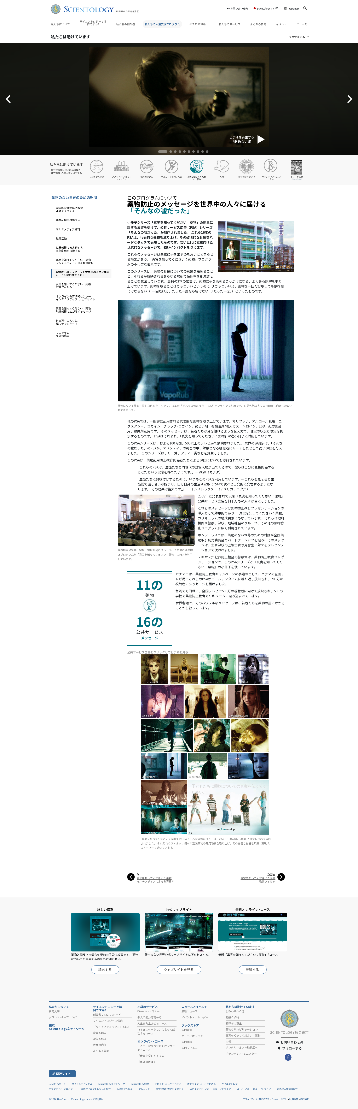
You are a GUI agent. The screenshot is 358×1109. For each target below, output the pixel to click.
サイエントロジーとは (107, 1008)
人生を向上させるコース (152, 1023)
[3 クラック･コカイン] (219, 669)
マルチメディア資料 (68, 229)
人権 (228, 1041)
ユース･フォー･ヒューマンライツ (254, 1088)
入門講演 (186, 1042)
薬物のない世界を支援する (169, 1088)
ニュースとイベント (194, 1006)
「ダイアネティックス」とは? (111, 1027)
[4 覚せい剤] (254, 669)
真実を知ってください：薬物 (243, 1035)
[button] (162, 151)
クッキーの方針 (280, 1099)
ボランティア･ (241, 1054)
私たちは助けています (240, 1006)
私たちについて (60, 24)
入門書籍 (186, 1030)
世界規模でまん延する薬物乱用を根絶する (69, 249)
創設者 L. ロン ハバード (107, 1014)
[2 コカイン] (185, 669)
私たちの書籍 (198, 24)
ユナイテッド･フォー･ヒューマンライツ (210, 1088)
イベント (281, 24)
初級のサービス (147, 1006)
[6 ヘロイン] (206, 701)
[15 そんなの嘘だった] (164, 819)
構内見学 (54, 1011)
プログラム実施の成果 (62, 334)
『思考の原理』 (146, 1062)
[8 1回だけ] (167, 735)
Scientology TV (265, 8)
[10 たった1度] (250, 735)
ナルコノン (144, 1088)
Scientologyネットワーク (111, 1083)
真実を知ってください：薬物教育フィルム (258, 880)
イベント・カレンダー (194, 1017)
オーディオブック (192, 1036)
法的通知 (304, 1099)
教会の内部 (99, 1045)
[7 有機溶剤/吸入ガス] (249, 701)
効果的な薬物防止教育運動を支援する (69, 209)
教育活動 (61, 238)
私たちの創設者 (125, 24)
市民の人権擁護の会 (287, 1088)
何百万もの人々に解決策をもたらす (66, 322)
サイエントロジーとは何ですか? (93, 22)
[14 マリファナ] (164, 792)
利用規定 (293, 1099)
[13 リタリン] (248, 765)
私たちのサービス (229, 24)
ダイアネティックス (82, 1083)
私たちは (70, 36)
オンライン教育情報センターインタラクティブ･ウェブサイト (75, 297)
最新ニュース (189, 1011)
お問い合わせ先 (239, 8)
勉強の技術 (232, 1017)
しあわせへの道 (235, 1011)
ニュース (301, 24)
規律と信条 (99, 1039)
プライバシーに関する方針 (256, 1099)
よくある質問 (258, 24)
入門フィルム (189, 1048)
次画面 (271, 874)
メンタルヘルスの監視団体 (242, 1047)
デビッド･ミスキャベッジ (168, 1083)
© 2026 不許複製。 (76, 1099)
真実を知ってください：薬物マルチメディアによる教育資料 (155, 880)
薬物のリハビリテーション (242, 1029)
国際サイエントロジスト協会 (96, 1088)
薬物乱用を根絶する (68, 220)
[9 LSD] (212, 735)
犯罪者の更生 (234, 1023)
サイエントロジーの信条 (108, 1020)
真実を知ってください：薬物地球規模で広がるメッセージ (73, 309)
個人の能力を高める (149, 1017)
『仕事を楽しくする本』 (152, 1056)
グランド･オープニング (63, 1017)
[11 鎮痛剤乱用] (164, 765)
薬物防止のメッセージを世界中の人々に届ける (82, 273)
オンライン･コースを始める (201, 1083)
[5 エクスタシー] (163, 701)
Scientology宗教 (140, 1083)
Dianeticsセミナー (148, 1011)
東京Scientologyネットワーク (68, 1027)
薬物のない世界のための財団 (74, 197)
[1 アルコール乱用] (155, 669)
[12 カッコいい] (208, 765)
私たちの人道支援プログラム (162, 24)
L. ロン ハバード (57, 1083)
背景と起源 (99, 1033)
